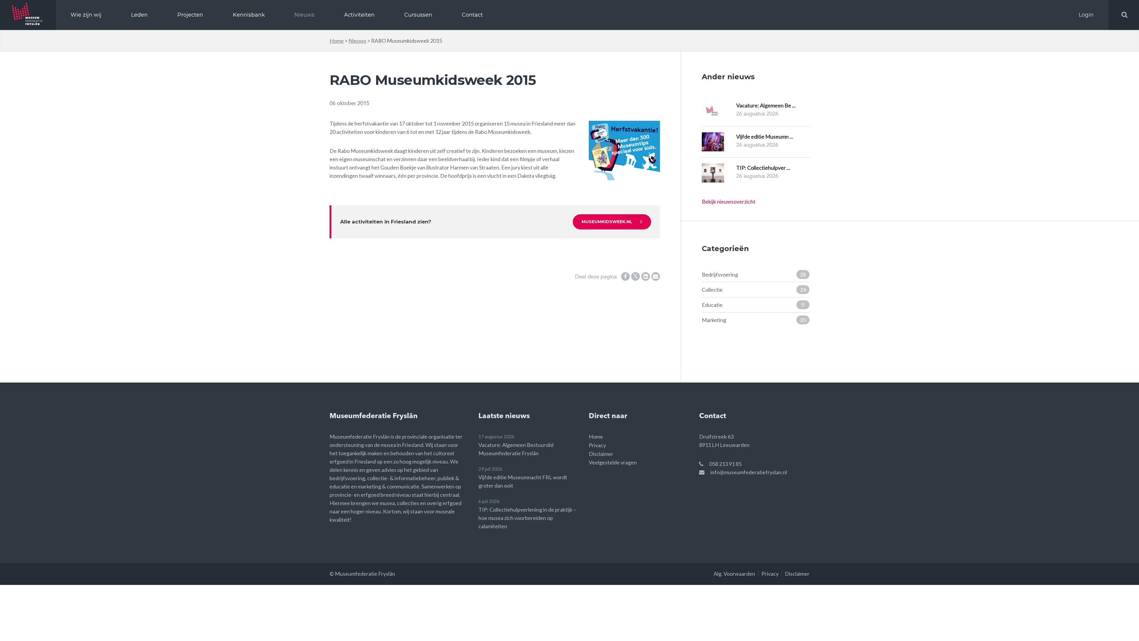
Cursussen (418, 15)
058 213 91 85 (725, 464)
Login (1086, 15)
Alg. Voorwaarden (734, 573)
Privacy (597, 445)
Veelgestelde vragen (613, 462)
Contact (472, 15)
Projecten (190, 15)
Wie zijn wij (86, 15)
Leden (139, 15)
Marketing (754, 320)
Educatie (753, 305)
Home (337, 40)
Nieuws (304, 15)
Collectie (754, 289)
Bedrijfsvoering (754, 274)
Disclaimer (601, 453)
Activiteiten (359, 15)
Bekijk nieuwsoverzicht (728, 201)
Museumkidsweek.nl (607, 221)
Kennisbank (249, 15)
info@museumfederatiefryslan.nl (748, 472)
